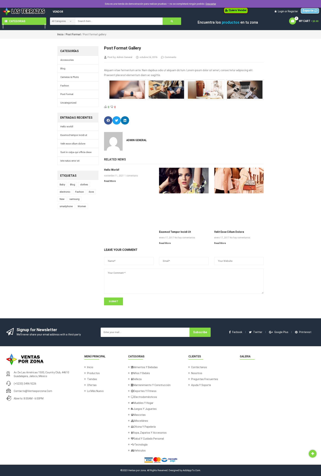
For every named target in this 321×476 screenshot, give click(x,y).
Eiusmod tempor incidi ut (73, 135)
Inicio (60, 34)
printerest (305, 332)
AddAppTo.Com (191, 470)
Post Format (73, 34)
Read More (110, 181)
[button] (236, 10)
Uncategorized (68, 102)
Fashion (64, 85)
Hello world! (66, 126)
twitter (257, 332)
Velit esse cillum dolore (72, 143)
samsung (74, 199)
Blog (62, 68)
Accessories (67, 60)
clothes (84, 184)
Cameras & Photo (69, 77)
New (62, 199)
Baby (62, 184)
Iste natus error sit (70, 160)
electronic (65, 191)
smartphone (66, 206)
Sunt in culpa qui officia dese (75, 152)
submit (113, 301)
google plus (281, 332)
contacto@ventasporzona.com (33, 391)
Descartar (211, 3)
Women (82, 206)
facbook (237, 332)
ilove (91, 191)
